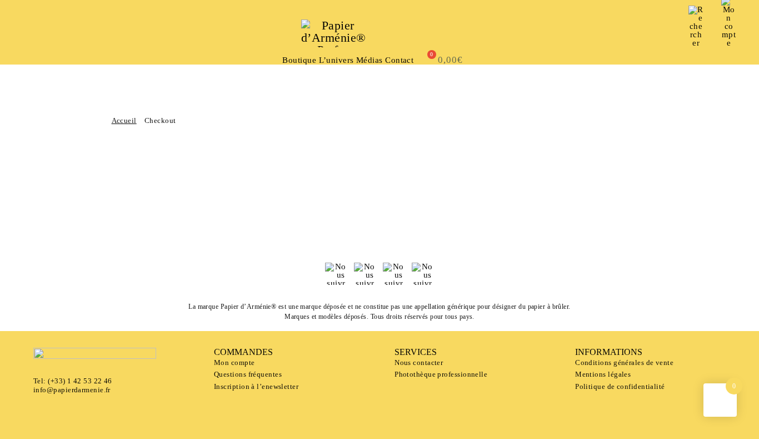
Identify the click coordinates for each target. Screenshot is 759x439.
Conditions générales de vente (624, 362)
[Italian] (87, 32)
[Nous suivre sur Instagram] (394, 274)
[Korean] (97, 32)
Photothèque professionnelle (441, 374)
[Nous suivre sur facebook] (336, 274)
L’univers (336, 60)
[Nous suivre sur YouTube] (365, 274)
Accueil (124, 120)
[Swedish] (107, 32)
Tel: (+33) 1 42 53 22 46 (72, 381)
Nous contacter (419, 362)
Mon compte (234, 362)
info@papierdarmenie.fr (72, 390)
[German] (77, 32)
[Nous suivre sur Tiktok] (423, 274)
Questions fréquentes (248, 374)
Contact (399, 60)
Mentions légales (603, 374)
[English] (37, 32)
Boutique (299, 60)
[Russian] (27, 42)
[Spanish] (47, 32)
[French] (27, 32)
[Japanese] (67, 32)
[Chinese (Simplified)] (57, 32)
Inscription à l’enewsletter (256, 386)
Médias (369, 60)
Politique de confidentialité (620, 386)
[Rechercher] (695, 26)
